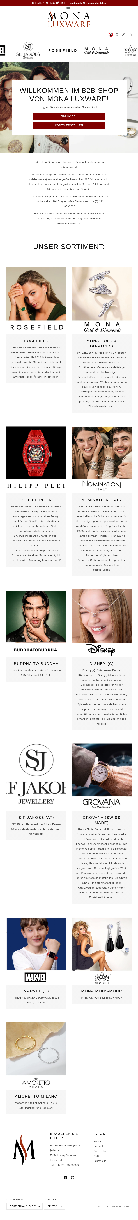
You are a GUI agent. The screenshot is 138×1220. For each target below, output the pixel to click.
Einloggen (69, 116)
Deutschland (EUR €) (23, 1206)
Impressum (100, 1161)
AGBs (97, 1156)
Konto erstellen (69, 125)
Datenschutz (101, 1151)
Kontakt (98, 1141)
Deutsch (53, 1206)
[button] (117, 34)
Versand (98, 1146)
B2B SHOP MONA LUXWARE (118, 1206)
